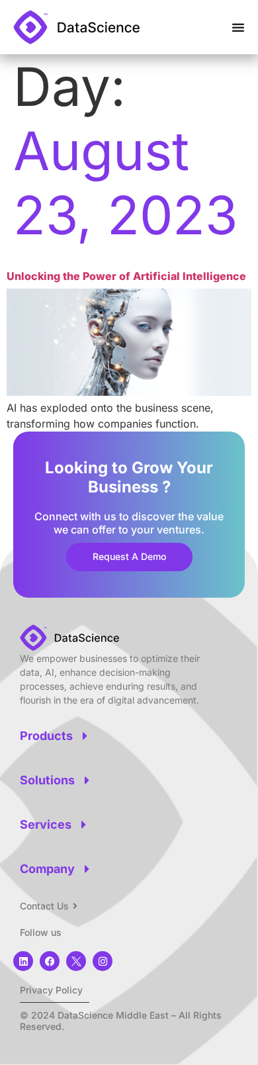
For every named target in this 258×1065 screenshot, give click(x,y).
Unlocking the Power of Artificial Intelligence (126, 276)
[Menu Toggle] (238, 27)
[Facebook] (50, 961)
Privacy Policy (51, 990)
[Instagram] (102, 961)
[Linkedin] (23, 961)
